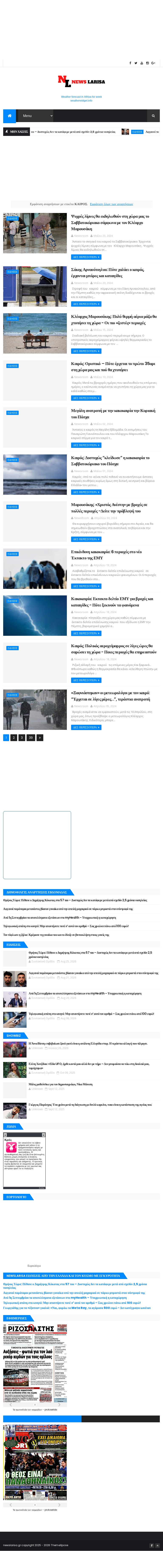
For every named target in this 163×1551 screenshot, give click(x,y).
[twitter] (136, 63)
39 (31, 738)
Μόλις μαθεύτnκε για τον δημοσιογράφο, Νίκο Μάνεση (61, 1084)
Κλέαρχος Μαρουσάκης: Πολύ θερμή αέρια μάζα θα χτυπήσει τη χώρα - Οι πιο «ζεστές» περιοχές (113, 319)
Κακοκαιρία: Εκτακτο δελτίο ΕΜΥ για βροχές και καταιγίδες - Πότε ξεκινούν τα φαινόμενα (112, 602)
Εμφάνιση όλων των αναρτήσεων (111, 204)
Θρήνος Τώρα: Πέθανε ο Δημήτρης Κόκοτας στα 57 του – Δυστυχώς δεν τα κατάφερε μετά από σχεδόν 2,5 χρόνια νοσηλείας (75, 900)
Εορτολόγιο (34, 1266)
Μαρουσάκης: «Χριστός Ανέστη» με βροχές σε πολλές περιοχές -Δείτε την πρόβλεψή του (109, 508)
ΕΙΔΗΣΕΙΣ (116, 131)
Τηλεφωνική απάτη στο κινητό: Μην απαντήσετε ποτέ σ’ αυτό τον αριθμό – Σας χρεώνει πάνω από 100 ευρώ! (65, 926)
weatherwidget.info (81, 100)
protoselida (51, 1409)
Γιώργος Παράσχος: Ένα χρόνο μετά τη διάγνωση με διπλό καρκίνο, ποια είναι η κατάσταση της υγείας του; (90, 1105)
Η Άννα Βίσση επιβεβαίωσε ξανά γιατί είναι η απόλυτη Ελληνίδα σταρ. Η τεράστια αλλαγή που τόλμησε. (88, 1043)
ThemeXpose (59, 1545)
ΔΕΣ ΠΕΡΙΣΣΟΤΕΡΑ (85, 257)
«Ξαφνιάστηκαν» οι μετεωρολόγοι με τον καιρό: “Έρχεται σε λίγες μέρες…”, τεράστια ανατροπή (110, 696)
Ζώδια (41, 1188)
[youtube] (141, 63)
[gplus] (153, 63)
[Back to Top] (157, 1545)
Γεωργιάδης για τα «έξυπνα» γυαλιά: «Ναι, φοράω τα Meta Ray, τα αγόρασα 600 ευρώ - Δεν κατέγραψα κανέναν (77, 1308)
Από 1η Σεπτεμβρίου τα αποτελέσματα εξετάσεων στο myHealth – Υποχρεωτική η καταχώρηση (59, 917)
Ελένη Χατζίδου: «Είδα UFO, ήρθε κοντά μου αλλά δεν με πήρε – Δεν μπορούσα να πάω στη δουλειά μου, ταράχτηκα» (89, 1066)
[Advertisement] (81, 29)
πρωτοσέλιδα (22, 1409)
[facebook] (130, 63)
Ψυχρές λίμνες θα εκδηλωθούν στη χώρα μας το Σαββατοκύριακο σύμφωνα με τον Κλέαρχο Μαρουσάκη (110, 222)
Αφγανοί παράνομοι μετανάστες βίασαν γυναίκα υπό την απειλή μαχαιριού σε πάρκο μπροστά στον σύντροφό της (68, 909)
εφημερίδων (37, 1409)
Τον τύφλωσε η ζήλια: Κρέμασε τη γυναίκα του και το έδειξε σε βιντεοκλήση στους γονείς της (56, 935)
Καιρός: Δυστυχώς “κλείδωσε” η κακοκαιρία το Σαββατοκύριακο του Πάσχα (110, 461)
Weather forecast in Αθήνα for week (81, 96)
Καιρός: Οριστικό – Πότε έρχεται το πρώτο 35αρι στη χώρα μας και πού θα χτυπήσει (113, 367)
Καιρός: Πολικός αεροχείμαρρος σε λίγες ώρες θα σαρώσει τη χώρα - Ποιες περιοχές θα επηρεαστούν (113, 649)
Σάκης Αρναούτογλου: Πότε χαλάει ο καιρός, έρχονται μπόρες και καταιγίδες (107, 272)
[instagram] (147, 63)
